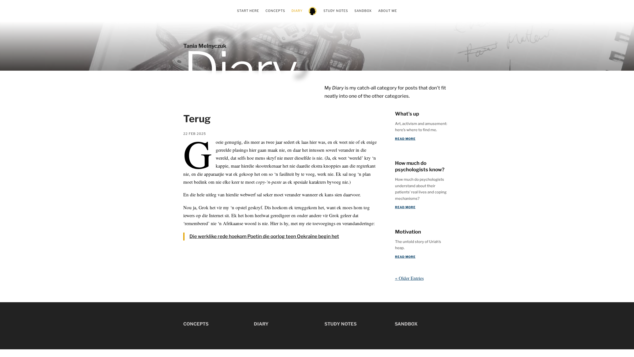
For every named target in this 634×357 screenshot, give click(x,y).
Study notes (335, 11)
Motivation (408, 232)
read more (405, 139)
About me (387, 11)
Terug (197, 119)
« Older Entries (409, 278)
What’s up (407, 114)
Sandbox (363, 11)
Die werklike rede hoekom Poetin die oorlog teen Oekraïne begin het (264, 236)
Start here (248, 11)
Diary (297, 11)
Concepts (275, 11)
